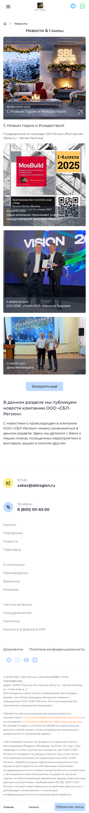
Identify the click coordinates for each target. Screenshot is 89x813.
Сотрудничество (17, 613)
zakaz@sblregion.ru (36, 485)
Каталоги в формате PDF (24, 629)
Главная (9, 807)
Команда (10, 590)
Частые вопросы (17, 604)
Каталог (34, 807)
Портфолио (13, 533)
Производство (15, 573)
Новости (10, 541)
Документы (13, 649)
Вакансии (11, 581)
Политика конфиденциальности (57, 649)
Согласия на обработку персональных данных (52, 721)
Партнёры (12, 550)
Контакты (11, 621)
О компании (14, 565)
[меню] (8, 7)
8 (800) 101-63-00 (33, 509)
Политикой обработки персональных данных (53, 717)
